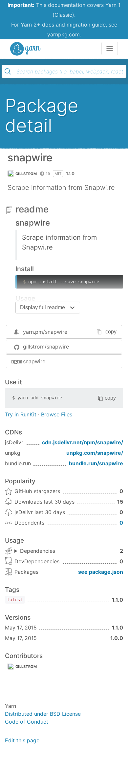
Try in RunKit (20, 414)
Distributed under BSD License (43, 713)
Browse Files (56, 414)
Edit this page (22, 740)
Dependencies (37, 551)
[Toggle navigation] (109, 48)
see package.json (100, 572)
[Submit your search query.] (8, 71)
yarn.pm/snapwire (45, 332)
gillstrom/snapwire (46, 346)
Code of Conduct (26, 721)
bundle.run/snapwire (96, 463)
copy (111, 331)
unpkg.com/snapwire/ (94, 453)
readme (32, 209)
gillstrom (26, 173)
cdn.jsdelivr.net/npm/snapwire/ (82, 442)
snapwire (34, 361)
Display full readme (42, 307)
